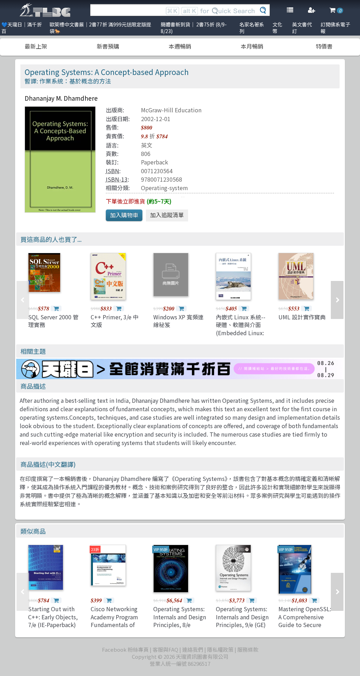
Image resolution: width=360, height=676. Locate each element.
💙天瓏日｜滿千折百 (21, 28)
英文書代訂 (302, 28)
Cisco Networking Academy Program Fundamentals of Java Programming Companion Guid (115, 625)
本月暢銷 (252, 46)
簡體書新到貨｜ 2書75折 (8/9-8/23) (194, 28)
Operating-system (164, 187)
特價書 (324, 46)
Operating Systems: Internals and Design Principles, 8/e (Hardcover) (179, 621)
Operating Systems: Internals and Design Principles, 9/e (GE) (242, 617)
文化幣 (277, 28)
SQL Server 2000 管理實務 (53, 321)
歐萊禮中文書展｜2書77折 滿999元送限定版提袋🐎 (100, 28)
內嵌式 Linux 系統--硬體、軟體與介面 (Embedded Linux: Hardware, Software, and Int (240, 333)
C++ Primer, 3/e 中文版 (115, 321)
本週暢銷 (180, 46)
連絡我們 (192, 649)
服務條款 (247, 649)
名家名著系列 (251, 28)
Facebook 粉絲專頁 (125, 649)
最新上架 (36, 46)
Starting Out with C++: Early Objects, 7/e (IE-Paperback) (53, 617)
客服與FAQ (165, 649)
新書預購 (108, 46)
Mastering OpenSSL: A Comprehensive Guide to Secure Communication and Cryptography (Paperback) (304, 628)
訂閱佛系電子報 (335, 28)
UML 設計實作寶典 (302, 317)
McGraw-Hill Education (171, 110)
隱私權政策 (220, 649)
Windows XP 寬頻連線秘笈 (178, 321)
